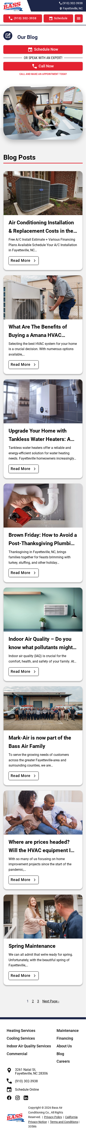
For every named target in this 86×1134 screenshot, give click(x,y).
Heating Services (21, 1030)
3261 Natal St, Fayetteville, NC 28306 (31, 1071)
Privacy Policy (53, 1117)
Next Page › (50, 1001)
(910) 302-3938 (72, 3)
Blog (60, 1054)
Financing (65, 1038)
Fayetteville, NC (73, 8)
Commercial (17, 1054)
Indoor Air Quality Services (29, 1046)
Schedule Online (27, 1090)
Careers (63, 1061)
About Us (64, 1046)
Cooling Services (21, 1038)
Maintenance (68, 1030)
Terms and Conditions (64, 1122)
